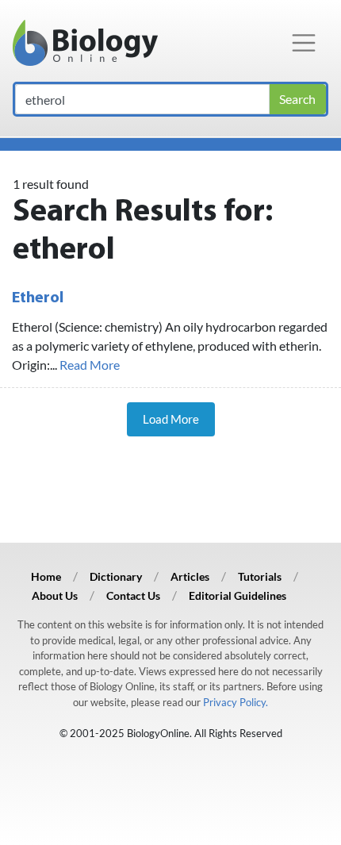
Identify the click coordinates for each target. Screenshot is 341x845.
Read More (89, 364)
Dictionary (116, 576)
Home (46, 576)
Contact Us (133, 595)
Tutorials (260, 576)
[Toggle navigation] (303, 43)
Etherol (37, 298)
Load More (171, 419)
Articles (189, 576)
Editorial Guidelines (237, 595)
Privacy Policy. (235, 702)
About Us (55, 595)
